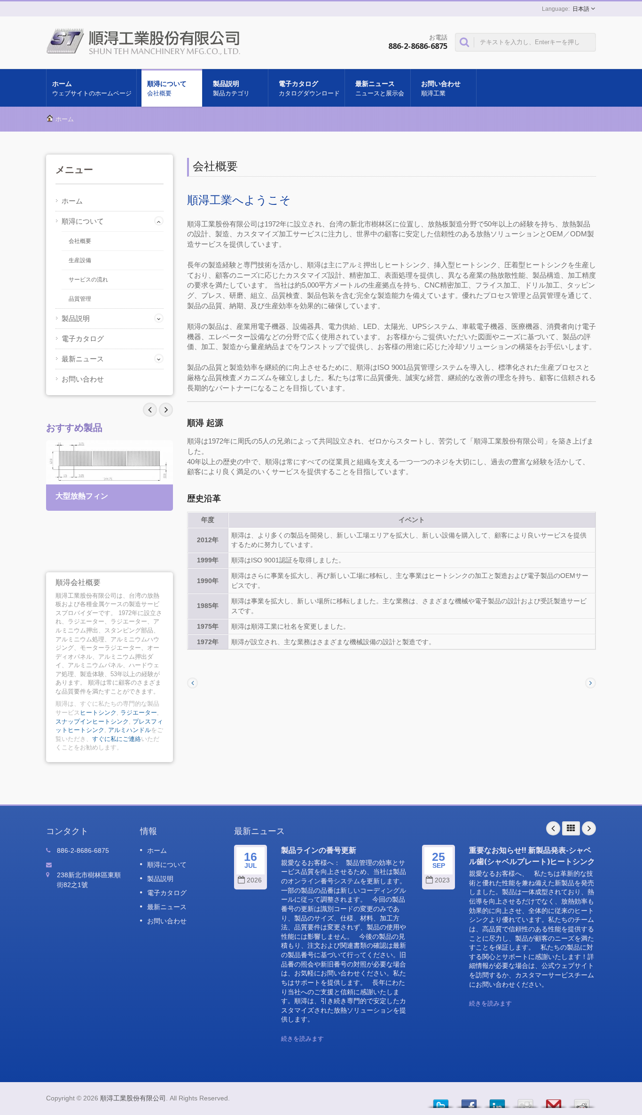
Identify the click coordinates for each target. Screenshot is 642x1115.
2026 (254, 880)
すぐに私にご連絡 (116, 738)
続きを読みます (302, 1038)
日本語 (580, 9)
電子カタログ (309, 88)
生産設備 (80, 260)
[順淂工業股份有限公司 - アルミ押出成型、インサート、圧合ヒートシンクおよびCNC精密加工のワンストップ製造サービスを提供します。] (146, 40)
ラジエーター (138, 712)
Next (150, 410)
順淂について (167, 88)
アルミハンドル (129, 729)
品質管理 (80, 299)
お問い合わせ (441, 88)
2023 (442, 880)
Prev (166, 410)
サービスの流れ (88, 279)
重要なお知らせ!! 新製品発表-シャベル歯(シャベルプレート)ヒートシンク (532, 855)
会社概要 (80, 241)
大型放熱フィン (81, 496)
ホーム (92, 88)
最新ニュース (379, 88)
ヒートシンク (98, 712)
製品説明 (231, 88)
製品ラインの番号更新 (318, 850)
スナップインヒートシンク (92, 721)
